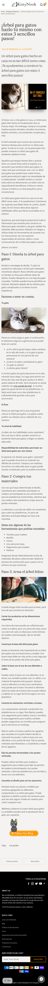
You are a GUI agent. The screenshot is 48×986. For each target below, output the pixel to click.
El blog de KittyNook (12, 12)
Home (3, 12)
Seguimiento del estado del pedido (14, 935)
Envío (4, 931)
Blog (3, 923)
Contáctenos (6, 947)
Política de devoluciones (10, 927)
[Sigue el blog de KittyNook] (24, 828)
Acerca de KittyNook (9, 920)
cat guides (14, 845)
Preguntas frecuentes (9, 943)
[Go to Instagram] (32, 884)
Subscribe (38, 959)
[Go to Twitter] (36, 884)
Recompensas (7, 939)
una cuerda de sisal (23, 386)
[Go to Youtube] (40, 884)
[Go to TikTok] (44, 884)
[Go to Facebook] (28, 884)
